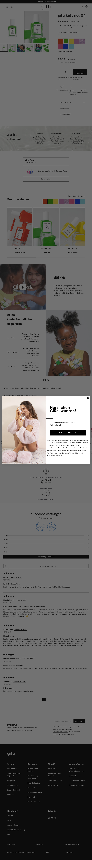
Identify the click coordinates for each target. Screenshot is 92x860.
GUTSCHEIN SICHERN (67, 432)
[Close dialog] (88, 398)
